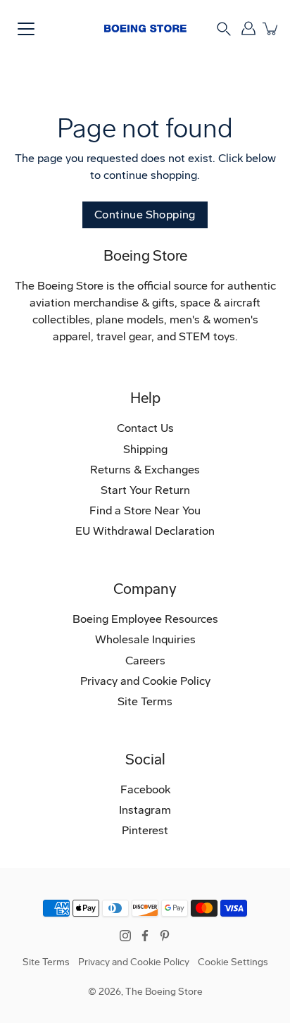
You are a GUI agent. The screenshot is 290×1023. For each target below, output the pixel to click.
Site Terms (145, 701)
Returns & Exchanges (145, 469)
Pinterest (145, 830)
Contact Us (145, 428)
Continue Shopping (145, 214)
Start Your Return (145, 490)
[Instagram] (125, 935)
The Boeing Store (164, 992)
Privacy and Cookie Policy (145, 681)
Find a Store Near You (145, 510)
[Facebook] (145, 935)
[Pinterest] (164, 935)
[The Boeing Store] (145, 28)
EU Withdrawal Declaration (145, 531)
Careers (145, 660)
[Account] (248, 28)
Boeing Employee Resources (145, 619)
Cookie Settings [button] (233, 962)
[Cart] (270, 28)
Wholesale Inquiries (145, 639)
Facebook (145, 789)
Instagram (145, 810)
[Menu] (26, 29)
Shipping (145, 449)
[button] (224, 27)
